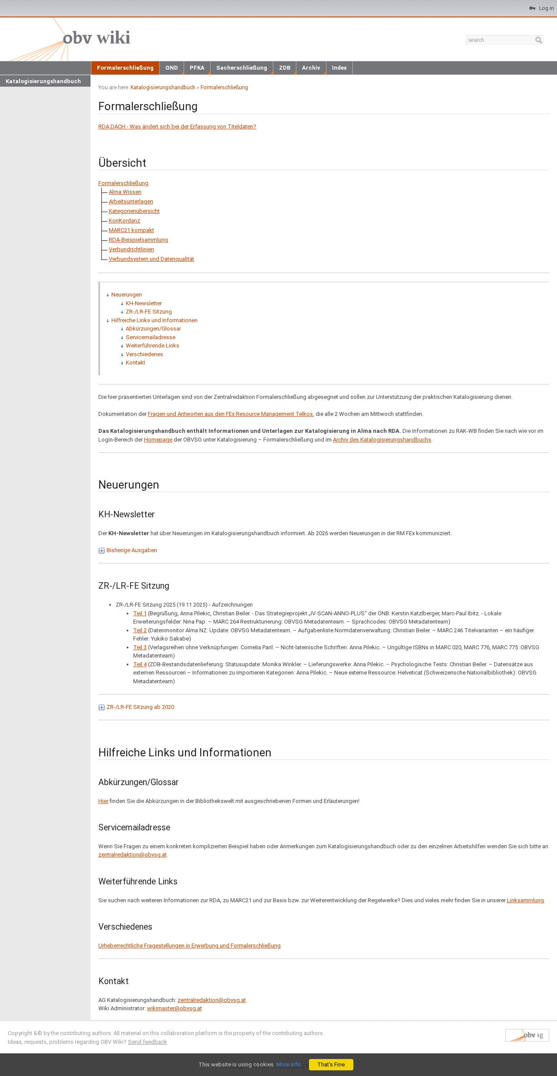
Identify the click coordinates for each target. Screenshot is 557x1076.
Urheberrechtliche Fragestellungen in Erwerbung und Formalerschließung (189, 945)
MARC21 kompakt (131, 230)
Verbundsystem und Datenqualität (151, 259)
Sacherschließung (241, 67)
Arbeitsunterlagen (131, 201)
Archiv (311, 67)
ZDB (284, 67)
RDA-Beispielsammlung (138, 239)
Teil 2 (140, 630)
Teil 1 (140, 613)
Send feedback (147, 1042)
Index (339, 67)
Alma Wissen (125, 192)
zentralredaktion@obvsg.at (132, 854)
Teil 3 (140, 647)
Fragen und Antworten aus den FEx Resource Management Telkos (230, 414)
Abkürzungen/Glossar (153, 328)
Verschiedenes (144, 354)
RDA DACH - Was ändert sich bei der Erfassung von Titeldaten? (177, 126)
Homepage (158, 439)
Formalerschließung (125, 67)
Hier (103, 801)
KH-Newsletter (144, 303)
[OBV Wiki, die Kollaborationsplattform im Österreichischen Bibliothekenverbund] (68, 38)
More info (288, 1064)
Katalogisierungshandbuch (43, 81)
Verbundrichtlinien (131, 249)
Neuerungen (126, 294)
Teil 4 (140, 664)
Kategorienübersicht (134, 211)
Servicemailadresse (150, 337)
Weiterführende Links (152, 345)
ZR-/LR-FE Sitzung (149, 311)
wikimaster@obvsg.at (174, 1008)
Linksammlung (525, 900)
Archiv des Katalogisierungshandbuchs (382, 439)
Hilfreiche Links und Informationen (154, 320)
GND (171, 67)
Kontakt (135, 362)
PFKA (197, 67)
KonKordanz (124, 220)
